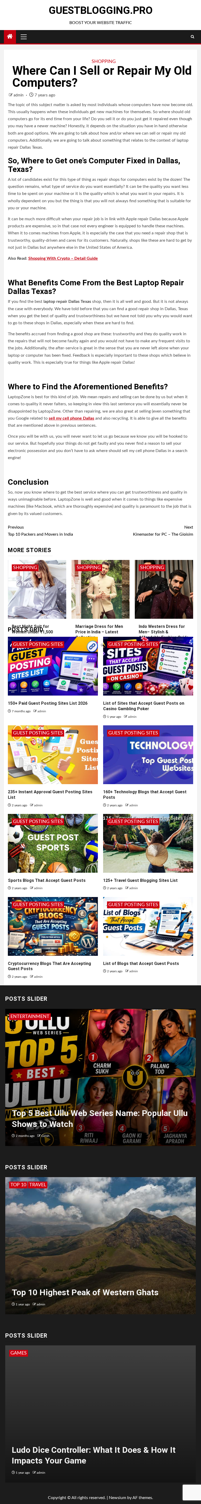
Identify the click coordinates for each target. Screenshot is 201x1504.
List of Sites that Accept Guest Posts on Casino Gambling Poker (143, 706)
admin (19, 95)
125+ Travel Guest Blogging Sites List (140, 880)
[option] (100, 1080)
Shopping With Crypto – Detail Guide (63, 258)
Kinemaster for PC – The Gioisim (163, 530)
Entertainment (29, 1016)
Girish (45, 1135)
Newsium (117, 1498)
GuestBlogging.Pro (101, 10)
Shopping (104, 61)
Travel (37, 1185)
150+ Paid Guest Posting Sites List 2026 (47, 703)
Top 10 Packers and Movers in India (40, 530)
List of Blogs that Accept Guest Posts (141, 963)
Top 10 (18, 1185)
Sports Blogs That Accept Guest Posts (47, 880)
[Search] (192, 37)
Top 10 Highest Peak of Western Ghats (85, 1292)
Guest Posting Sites (38, 644)
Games (18, 1353)
